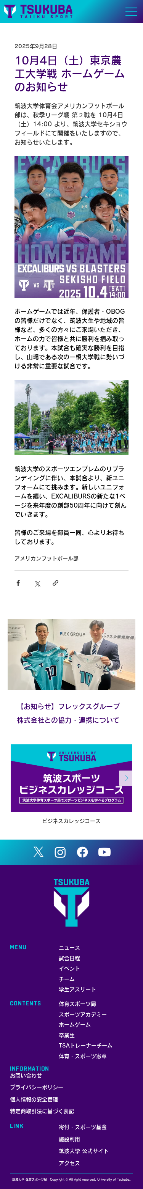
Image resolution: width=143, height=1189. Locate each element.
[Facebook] (82, 852)
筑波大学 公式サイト (84, 1151)
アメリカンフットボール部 (46, 558)
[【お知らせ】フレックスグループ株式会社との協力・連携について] (71, 654)
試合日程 (69, 958)
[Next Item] (126, 778)
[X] (38, 852)
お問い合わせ (26, 1075)
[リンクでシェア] (55, 583)
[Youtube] (104, 852)
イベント (69, 968)
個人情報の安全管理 (34, 1099)
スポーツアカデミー (83, 1014)
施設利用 (69, 1139)
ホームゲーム (75, 1024)
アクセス (69, 1163)
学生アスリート (77, 989)
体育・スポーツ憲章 (83, 1056)
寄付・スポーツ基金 (83, 1127)
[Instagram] (60, 852)
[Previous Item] (16, 778)
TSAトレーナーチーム (85, 1045)
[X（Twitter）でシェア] (36, 583)
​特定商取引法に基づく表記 (42, 1111)
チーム (67, 979)
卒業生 (67, 1035)
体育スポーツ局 (77, 1004)
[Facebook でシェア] (18, 583)
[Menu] (131, 11)
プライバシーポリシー (36, 1087)
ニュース (69, 947)
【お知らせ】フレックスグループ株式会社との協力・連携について (68, 713)
